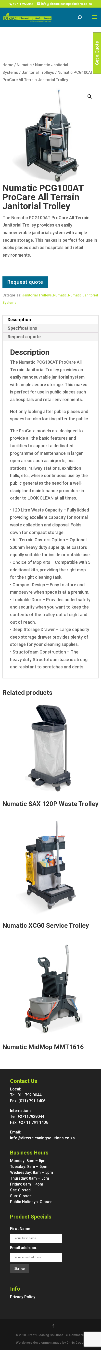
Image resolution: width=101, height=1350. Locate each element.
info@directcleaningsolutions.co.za (42, 1138)
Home (7, 65)
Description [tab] (19, 319)
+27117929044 (23, 4)
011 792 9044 (29, 1095)
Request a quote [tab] (24, 336)
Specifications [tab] (22, 328)
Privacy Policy (22, 1297)
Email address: (23, 1247)
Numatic (24, 65)
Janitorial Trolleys (38, 72)
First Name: (20, 1228)
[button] (89, 96)
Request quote (25, 282)
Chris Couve (75, 1342)
